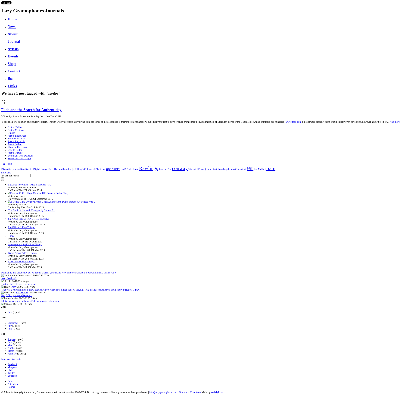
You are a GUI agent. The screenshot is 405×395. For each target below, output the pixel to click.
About (13, 34)
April (10, 348)
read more (395, 121)
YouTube (12, 375)
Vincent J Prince (196, 169)
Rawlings (148, 168)
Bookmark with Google (19, 158)
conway (180, 168)
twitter (29, 169)
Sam (270, 168)
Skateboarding (219, 169)
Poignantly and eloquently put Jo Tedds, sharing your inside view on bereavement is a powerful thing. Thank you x (58, 272)
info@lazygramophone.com (163, 392)
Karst (23, 169)
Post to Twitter (15, 127)
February (12, 353)
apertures (113, 169)
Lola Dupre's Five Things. (21, 261)
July (10, 325)
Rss (10, 78)
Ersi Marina (22, 292)
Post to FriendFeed (17, 135)
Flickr (10, 370)
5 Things (79, 169)
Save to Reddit (15, 150)
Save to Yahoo (15, 144)
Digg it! (11, 133)
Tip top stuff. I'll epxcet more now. (18, 284)
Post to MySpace (16, 130)
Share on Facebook (17, 147)
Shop (12, 64)
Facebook (12, 364)
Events (13, 56)
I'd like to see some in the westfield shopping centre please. (30, 301)
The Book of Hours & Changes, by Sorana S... (31, 210)
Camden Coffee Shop (57, 193)
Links (12, 86)
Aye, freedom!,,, (9, 278)
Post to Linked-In (16, 141)
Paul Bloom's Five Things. (21, 227)
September (13, 323)
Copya (44, 169)
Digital (36, 169)
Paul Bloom (132, 169)
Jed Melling (260, 169)
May (10, 345)
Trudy (13, 286)
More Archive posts (11, 359)
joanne (208, 169)
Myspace (12, 367)
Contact (14, 71)
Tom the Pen (165, 169)
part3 (123, 169)
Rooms (11, 387)
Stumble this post (16, 138)
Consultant (240, 169)
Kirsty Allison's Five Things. (22, 253)
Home (12, 19)
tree (104, 169)
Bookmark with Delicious (20, 155)
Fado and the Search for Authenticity (31, 110)
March (11, 350)
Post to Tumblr (15, 152)
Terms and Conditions (190, 392)
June (10, 312)
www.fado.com (294, 121)
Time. (11, 236)
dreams (231, 169)
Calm (10, 381)
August (11, 339)
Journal (14, 41)
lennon (16, 169)
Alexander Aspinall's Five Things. (25, 244)
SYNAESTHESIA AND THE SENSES (28, 218)
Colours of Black (92, 169)
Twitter (11, 373)
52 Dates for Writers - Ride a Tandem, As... (29, 184)
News (12, 27)
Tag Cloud (6, 164)
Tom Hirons (55, 169)
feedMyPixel (216, 392)
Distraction (6, 169)
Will (250, 169)
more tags (6, 172)
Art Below (13, 384)
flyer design (68, 169)
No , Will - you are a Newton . (16, 295)
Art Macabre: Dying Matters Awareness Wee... (71, 201)
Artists (13, 49)
